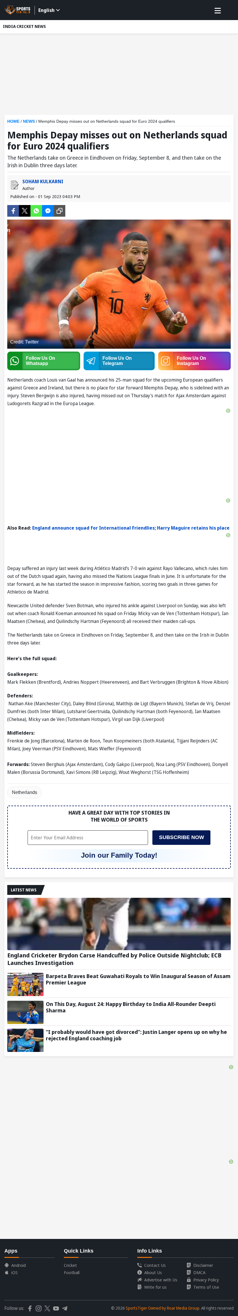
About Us (153, 1272)
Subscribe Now (181, 837)
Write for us (155, 1287)
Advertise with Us (160, 1280)
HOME (13, 121)
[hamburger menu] (217, 10)
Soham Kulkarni (42, 181)
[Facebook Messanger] (48, 210)
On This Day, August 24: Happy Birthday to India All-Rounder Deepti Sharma (131, 1007)
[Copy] (59, 211)
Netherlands (24, 792)
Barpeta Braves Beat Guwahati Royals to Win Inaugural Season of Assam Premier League (138, 979)
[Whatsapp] (36, 210)
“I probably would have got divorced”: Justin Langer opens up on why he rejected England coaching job (136, 1035)
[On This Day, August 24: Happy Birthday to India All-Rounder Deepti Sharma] (25, 1012)
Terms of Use (206, 1287)
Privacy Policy (206, 1280)
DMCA (199, 1272)
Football (72, 1272)
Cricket (70, 1265)
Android (18, 1265)
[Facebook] (13, 210)
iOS (14, 1272)
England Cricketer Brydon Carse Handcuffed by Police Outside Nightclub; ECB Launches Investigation (114, 959)
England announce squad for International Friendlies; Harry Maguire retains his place (131, 528)
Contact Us (155, 1265)
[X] (24, 210)
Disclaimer (203, 1265)
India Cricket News (24, 26)
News (29, 121)
